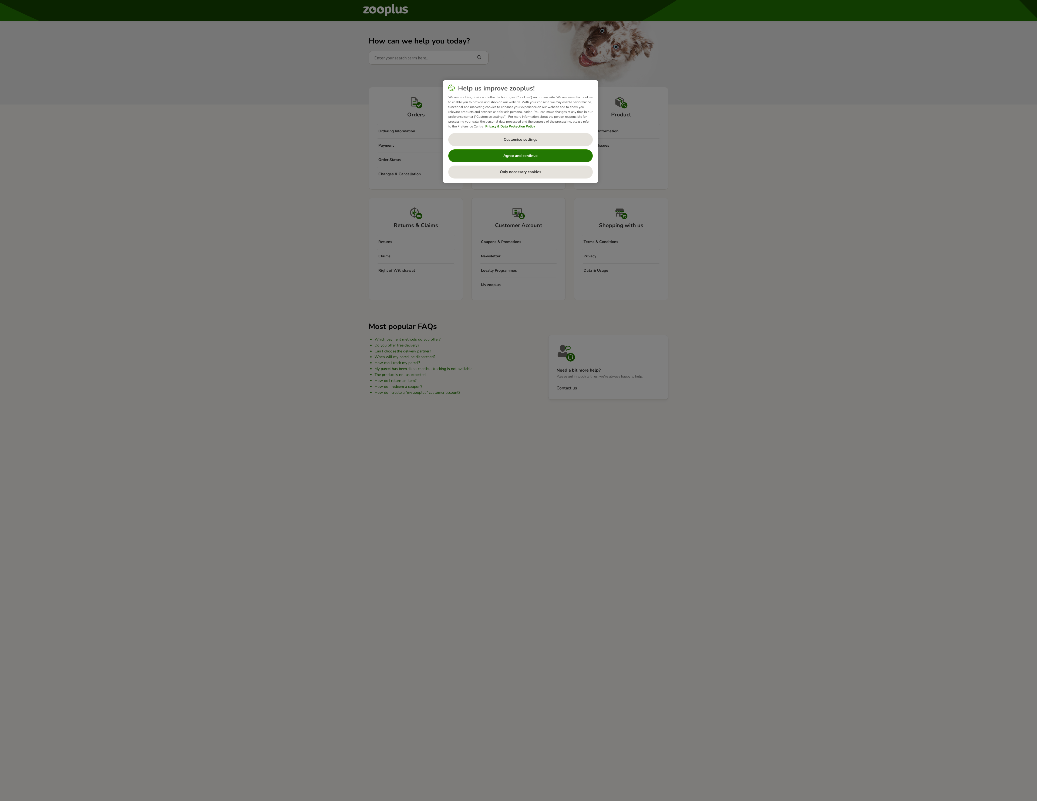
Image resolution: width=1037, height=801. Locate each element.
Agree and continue (520, 155)
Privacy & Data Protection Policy (510, 126)
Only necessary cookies (520, 171)
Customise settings (520, 139)
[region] (520, 131)
